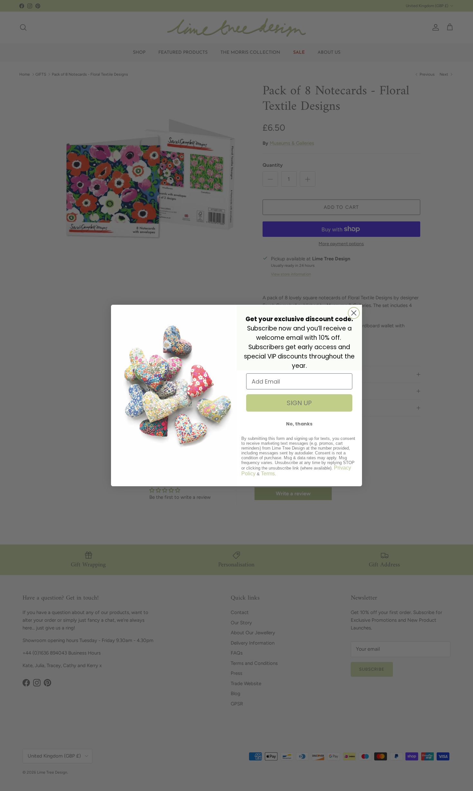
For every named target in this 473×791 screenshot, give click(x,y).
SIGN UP (299, 402)
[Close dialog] (353, 313)
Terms (268, 473)
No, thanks (299, 424)
